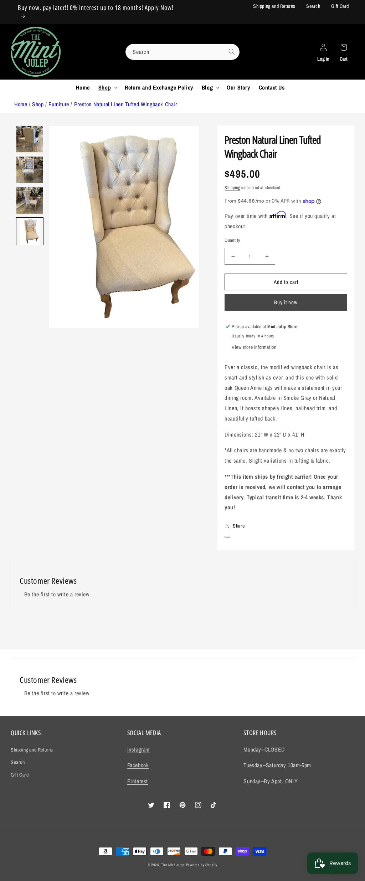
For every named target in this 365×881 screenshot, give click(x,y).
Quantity (232, 240)
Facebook (138, 765)
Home (20, 104)
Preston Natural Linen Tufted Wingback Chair (125, 104)
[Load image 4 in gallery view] (29, 139)
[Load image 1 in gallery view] (29, 231)
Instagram (138, 749)
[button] (107, 88)
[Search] (232, 52)
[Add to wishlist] (227, 537)
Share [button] (239, 526)
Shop (37, 104)
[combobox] (182, 52)
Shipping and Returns (274, 6)
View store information (254, 347)
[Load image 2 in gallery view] (29, 200)
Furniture (58, 104)
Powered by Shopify (201, 864)
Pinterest (137, 781)
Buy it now (286, 302)
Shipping (232, 187)
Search (313, 6)
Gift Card (340, 6)
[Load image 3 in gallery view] (29, 169)
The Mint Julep (173, 864)
